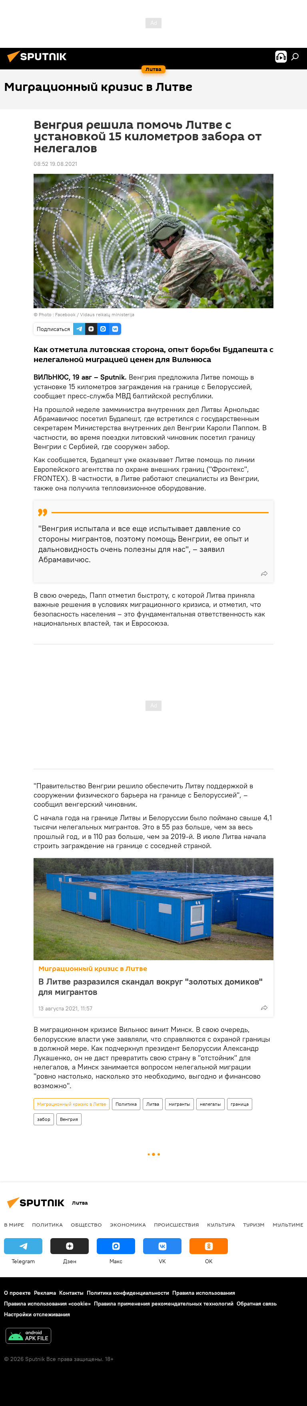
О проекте (17, 1292)
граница (240, 1104)
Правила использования (203, 1292)
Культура (221, 1224)
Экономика (128, 1224)
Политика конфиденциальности (128, 1292)
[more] (264, 573)
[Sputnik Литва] (39, 63)
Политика (126, 1104)
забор (43, 1119)
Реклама (45, 1292)
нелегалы (210, 1104)
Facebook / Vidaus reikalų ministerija (94, 314)
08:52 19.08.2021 (55, 163)
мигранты (179, 1104)
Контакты (71, 1292)
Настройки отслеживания (37, 1314)
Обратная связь (257, 1303)
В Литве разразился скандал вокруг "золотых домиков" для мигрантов (150, 986)
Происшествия (176, 1224)
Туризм (254, 1224)
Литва (152, 1104)
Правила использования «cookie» (47, 1303)
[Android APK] (28, 1337)
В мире (14, 1224)
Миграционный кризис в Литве (92, 969)
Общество (86, 1224)
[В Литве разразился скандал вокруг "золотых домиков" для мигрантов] (153, 909)
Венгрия (69, 1119)
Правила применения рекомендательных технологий (163, 1303)
